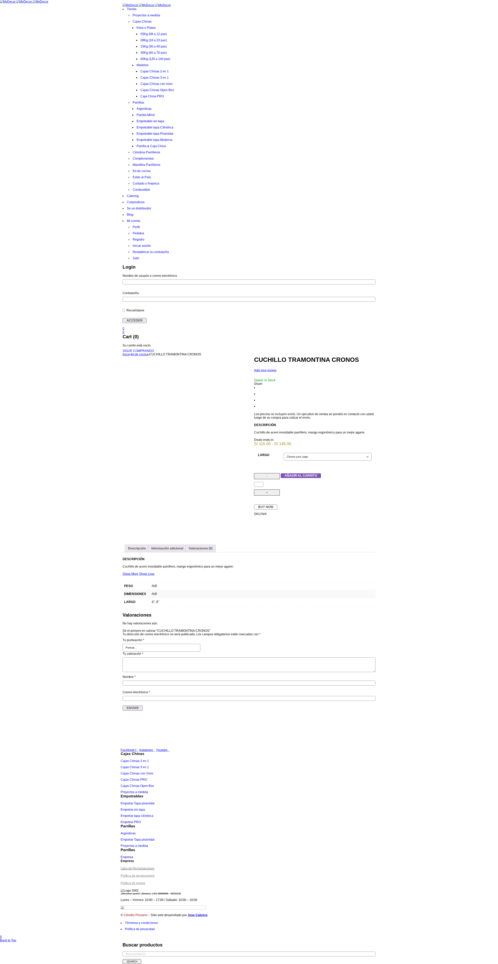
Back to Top (8, 940)
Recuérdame (135, 310)
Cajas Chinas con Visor (137, 773)
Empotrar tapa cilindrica (137, 815)
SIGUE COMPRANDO (138, 350)
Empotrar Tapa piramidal (137, 803)
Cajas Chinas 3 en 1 (135, 767)
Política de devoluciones (137, 875)
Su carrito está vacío (137, 345)
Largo (263, 455)
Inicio (126, 354)
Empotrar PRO (131, 822)
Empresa (127, 857)
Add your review (265, 370)
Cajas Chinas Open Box (137, 785)
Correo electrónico (136, 692)
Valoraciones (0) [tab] (200, 548)
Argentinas (128, 833)
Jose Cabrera (197, 915)
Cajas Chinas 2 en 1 (135, 761)
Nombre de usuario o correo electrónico (150, 275)
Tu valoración (133, 653)
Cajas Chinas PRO (134, 779)
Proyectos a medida (134, 792)
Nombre (129, 676)
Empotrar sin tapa (133, 809)
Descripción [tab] (137, 548)
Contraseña (131, 293)
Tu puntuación (133, 640)
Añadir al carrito (301, 475)
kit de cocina (139, 354)
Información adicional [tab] (167, 548)
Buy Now (265, 507)
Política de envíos (133, 883)
